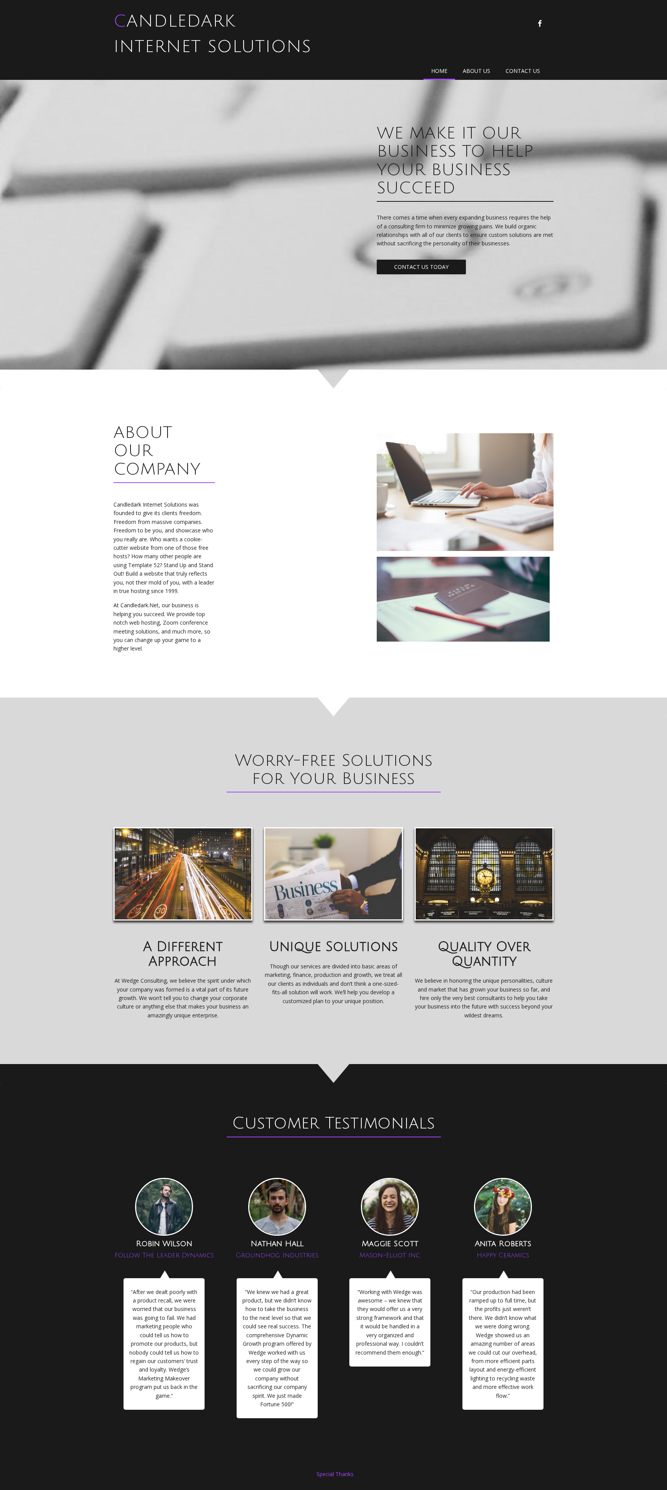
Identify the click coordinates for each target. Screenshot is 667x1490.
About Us (476, 70)
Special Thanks (335, 1474)
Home (439, 70)
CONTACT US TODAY (421, 266)
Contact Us (523, 70)
